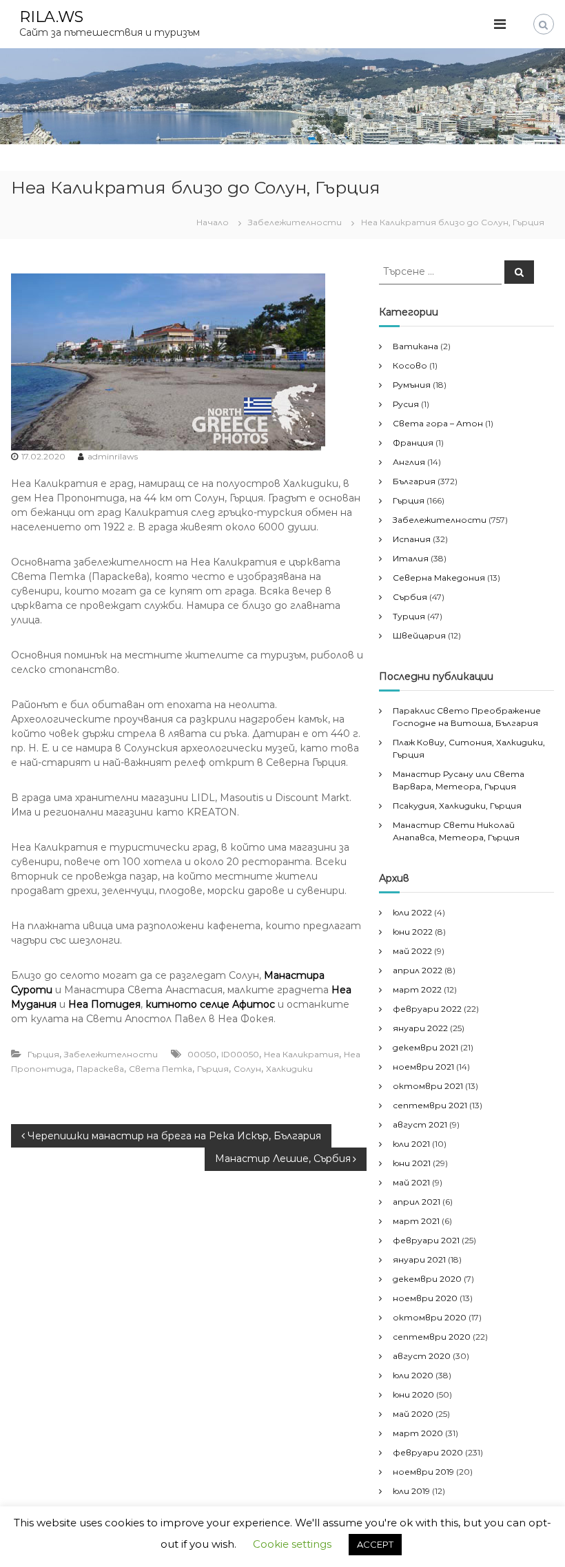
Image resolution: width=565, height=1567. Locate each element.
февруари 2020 (428, 1452)
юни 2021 (412, 1163)
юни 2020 (413, 1394)
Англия (409, 462)
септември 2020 (432, 1336)
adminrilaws (113, 456)
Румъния (412, 385)
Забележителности (295, 222)
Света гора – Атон (438, 423)
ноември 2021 (423, 1066)
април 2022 (417, 970)
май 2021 (411, 1182)
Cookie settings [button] (292, 1543)
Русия (406, 404)
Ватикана (415, 346)
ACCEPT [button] (375, 1544)
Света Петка (160, 1068)
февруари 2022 (427, 1009)
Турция (409, 616)
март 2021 (416, 1221)
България (414, 481)
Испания (412, 539)
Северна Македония (439, 577)
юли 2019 (411, 1491)
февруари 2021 (426, 1240)
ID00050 (240, 1054)
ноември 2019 (423, 1471)
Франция (413, 442)
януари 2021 (419, 1259)
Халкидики (289, 1068)
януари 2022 (420, 1028)
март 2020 (418, 1433)
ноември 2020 (425, 1298)
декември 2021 (425, 1047)
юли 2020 (413, 1375)
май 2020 (413, 1414)
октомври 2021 (428, 1086)
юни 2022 (413, 931)
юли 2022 (412, 912)
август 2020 (422, 1356)
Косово (410, 365)
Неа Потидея (104, 1004)
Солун (247, 1068)
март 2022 (417, 989)
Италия (411, 558)
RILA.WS (51, 17)
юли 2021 (411, 1144)
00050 (201, 1054)
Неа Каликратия (301, 1054)
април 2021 (416, 1201)
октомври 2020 (429, 1317)
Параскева (100, 1068)
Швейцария (419, 635)
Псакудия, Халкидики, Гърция (457, 805)
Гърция (43, 1054)
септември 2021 (430, 1105)
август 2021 (420, 1124)
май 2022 (412, 951)
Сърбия (410, 597)
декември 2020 (427, 1279)
